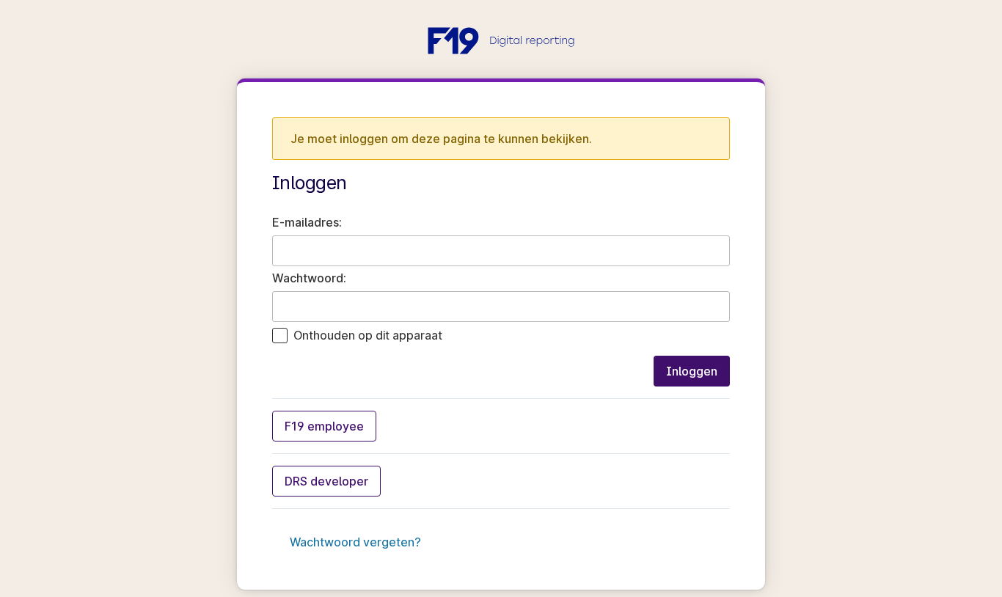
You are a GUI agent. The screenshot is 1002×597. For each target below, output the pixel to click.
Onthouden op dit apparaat (367, 335)
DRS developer (326, 481)
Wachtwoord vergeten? (355, 542)
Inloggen (691, 371)
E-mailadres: (307, 222)
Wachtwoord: (309, 278)
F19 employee (324, 426)
